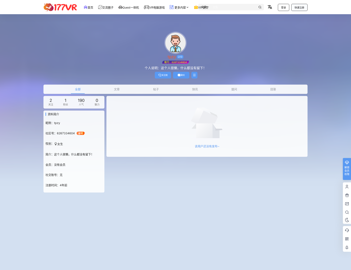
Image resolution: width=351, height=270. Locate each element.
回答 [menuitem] (273, 89)
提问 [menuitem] (234, 89)
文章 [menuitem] (117, 89)
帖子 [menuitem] (156, 89)
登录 (283, 7)
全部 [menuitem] (78, 89)
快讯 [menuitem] (195, 89)
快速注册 (299, 7)
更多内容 (180, 7)
